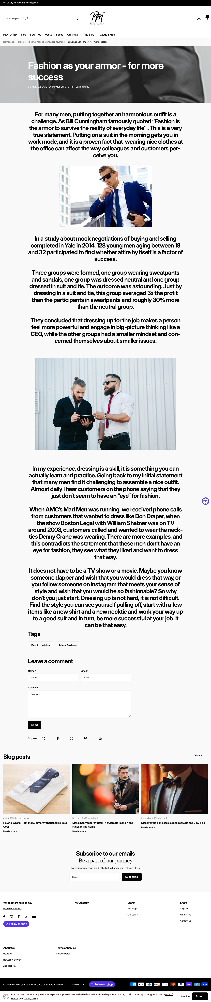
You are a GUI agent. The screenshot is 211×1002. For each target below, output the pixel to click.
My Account (82, 902)
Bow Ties (35, 34)
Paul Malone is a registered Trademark (45, 984)
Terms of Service (66, 948)
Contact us (185, 920)
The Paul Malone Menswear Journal (45, 41)
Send (34, 725)
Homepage (8, 41)
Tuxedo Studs (106, 34)
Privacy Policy (63, 953)
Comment (34, 687)
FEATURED (10, 34)
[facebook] (4, 916)
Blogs (21, 41)
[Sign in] (199, 18)
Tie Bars (89, 34)
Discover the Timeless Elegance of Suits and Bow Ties (173, 822)
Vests (48, 34)
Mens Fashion (68, 645)
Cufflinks (72, 34)
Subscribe (131, 876)
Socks (59, 34)
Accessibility (9, 965)
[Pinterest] (19, 916)
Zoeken (76, 18)
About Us (9, 948)
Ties (23, 34)
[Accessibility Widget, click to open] (205, 501)
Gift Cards (132, 914)
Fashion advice (40, 645)
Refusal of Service (12, 959)
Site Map (132, 908)
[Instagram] (11, 916)
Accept (200, 996)
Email (84, 670)
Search (131, 902)
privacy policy (31, 998)
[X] (26, 917)
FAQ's (183, 902)
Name (32, 670)
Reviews (7, 953)
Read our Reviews (12, 908)
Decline (185, 996)
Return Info (185, 914)
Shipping (184, 908)
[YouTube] (34, 917)
